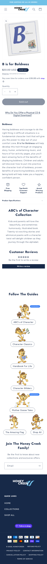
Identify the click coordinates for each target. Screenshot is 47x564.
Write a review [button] (23, 266)
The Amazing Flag (15, 432)
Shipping (5, 74)
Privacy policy (13, 551)
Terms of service (25, 559)
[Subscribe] (39, 466)
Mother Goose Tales (22, 410)
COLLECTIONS (11, 509)
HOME (7, 503)
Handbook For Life (22, 366)
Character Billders (22, 388)
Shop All (37, 432)
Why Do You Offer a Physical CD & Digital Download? (22, 114)
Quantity (6, 86)
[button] (6, 9)
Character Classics (22, 344)
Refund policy (34, 547)
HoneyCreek (18, 547)
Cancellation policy (16, 555)
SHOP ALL (9, 515)
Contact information (33, 551)
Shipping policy (36, 555)
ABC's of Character (23, 322)
